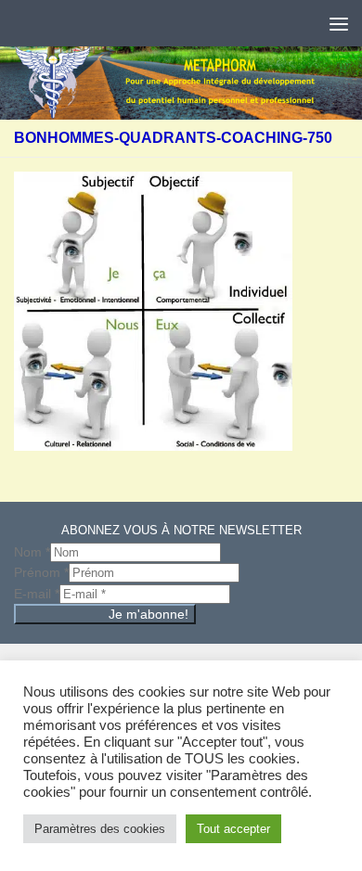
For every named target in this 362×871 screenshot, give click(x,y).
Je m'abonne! (148, 614)
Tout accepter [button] (233, 829)
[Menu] (339, 23)
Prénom (41, 572)
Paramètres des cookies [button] (99, 829)
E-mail (36, 593)
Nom (32, 551)
